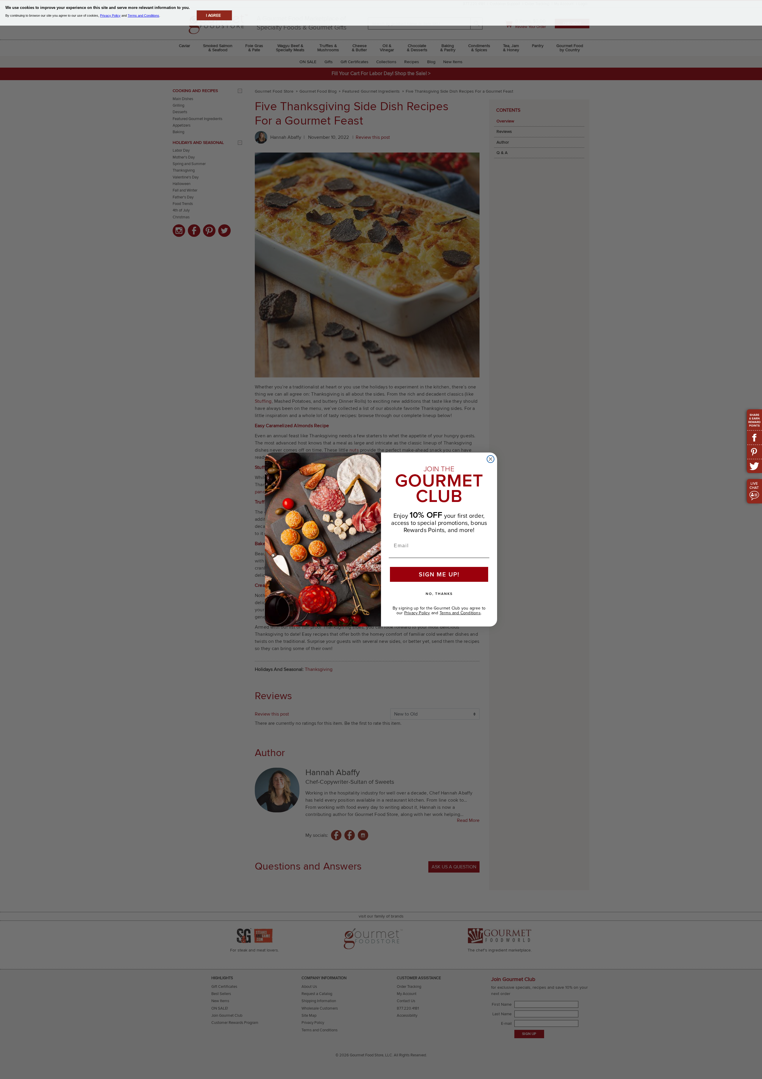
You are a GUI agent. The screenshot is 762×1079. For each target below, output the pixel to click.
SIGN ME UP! (439, 574)
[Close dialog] (490, 459)
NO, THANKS (439, 593)
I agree (213, 15)
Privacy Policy (417, 613)
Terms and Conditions (460, 613)
